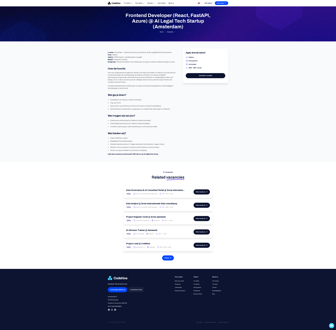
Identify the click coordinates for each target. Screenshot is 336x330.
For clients (196, 281)
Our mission (215, 281)
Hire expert (208, 3)
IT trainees (196, 284)
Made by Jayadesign (223, 322)
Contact (214, 287)
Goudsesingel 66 (112, 296)
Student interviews (180, 290)
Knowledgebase (216, 290)
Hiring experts (197, 287)
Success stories (198, 294)
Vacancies (177, 284)
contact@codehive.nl (117, 289)
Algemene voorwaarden (210, 322)
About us (171, 3)
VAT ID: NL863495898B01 (115, 306)
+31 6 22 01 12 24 (136, 289)
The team (215, 284)
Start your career (179, 281)
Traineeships (178, 287)
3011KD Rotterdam (113, 300)
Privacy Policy (199, 322)
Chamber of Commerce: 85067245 (117, 303)
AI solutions (197, 290)
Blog (213, 294)
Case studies (162, 3)
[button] (128, 3)
